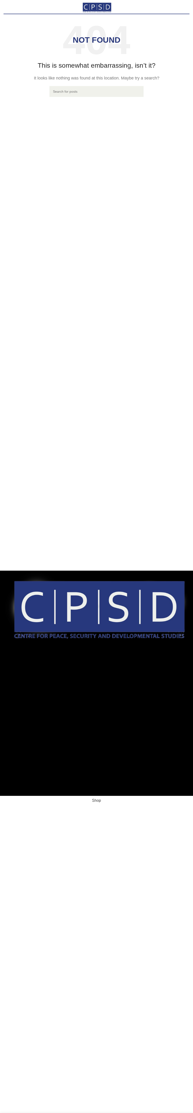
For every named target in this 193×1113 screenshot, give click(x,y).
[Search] (138, 91)
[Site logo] (96, 6)
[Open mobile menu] (5, 7)
